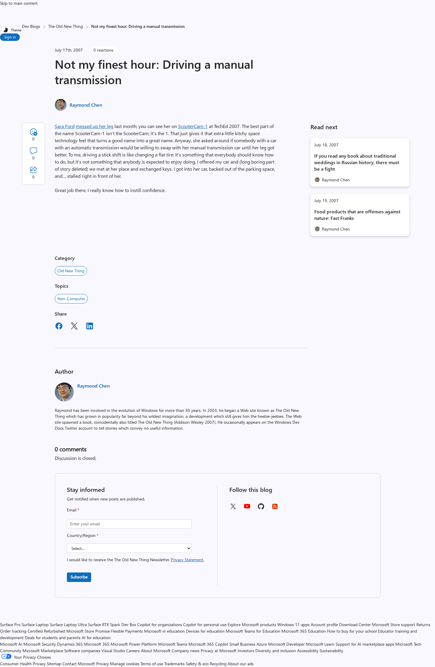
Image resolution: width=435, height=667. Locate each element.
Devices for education (205, 631)
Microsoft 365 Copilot (208, 644)
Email (73, 510)
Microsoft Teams (172, 644)
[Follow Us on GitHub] (261, 508)
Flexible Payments (127, 631)
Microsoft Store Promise (88, 631)
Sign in (10, 36)
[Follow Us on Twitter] (232, 508)
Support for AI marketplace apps (365, 644)
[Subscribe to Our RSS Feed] (274, 508)
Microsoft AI (11, 644)
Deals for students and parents (52, 637)
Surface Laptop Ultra (68, 624)
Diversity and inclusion (275, 650)
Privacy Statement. (187, 559)
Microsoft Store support (393, 624)
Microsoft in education (164, 631)
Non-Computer (71, 298)
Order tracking (13, 631)
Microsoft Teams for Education (253, 631)
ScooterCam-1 (193, 126)
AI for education (96, 637)
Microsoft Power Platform (134, 644)
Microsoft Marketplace (42, 650)
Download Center (355, 624)
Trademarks (174, 663)
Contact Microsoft (78, 663)
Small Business (242, 644)
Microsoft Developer (286, 644)
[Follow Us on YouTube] (247, 508)
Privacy (103, 663)
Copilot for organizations (159, 624)
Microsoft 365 (96, 644)
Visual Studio (113, 650)
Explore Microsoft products (252, 624)
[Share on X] (74, 327)
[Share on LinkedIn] (90, 327)
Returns (423, 624)
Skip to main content (19, 3)
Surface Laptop (35, 624)
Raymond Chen (86, 105)
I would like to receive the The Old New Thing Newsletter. (135, 559)
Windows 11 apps (293, 624)
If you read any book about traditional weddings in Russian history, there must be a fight (356, 162)
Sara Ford (65, 126)
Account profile (324, 624)
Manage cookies (124, 663)
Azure (262, 644)
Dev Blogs (31, 26)
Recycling (218, 663)
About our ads (241, 663)
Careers (133, 650)
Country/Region (83, 535)
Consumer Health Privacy (23, 663)
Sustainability (331, 650)
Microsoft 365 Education (303, 631)
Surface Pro (10, 624)
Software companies (82, 650)
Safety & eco (197, 663)
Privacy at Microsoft (218, 650)
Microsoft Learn (320, 644)
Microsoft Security (39, 644)
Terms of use (152, 663)
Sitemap (54, 663)
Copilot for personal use (204, 624)
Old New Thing (70, 270)
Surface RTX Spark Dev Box (112, 624)
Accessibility (307, 650)
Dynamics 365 (70, 644)
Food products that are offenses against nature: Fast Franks (357, 214)
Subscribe (79, 577)
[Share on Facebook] (59, 327)
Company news (185, 650)
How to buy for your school (352, 631)
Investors (246, 650)
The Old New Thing (65, 26)
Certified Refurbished (46, 631)
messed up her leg (94, 126)
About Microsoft (155, 650)
